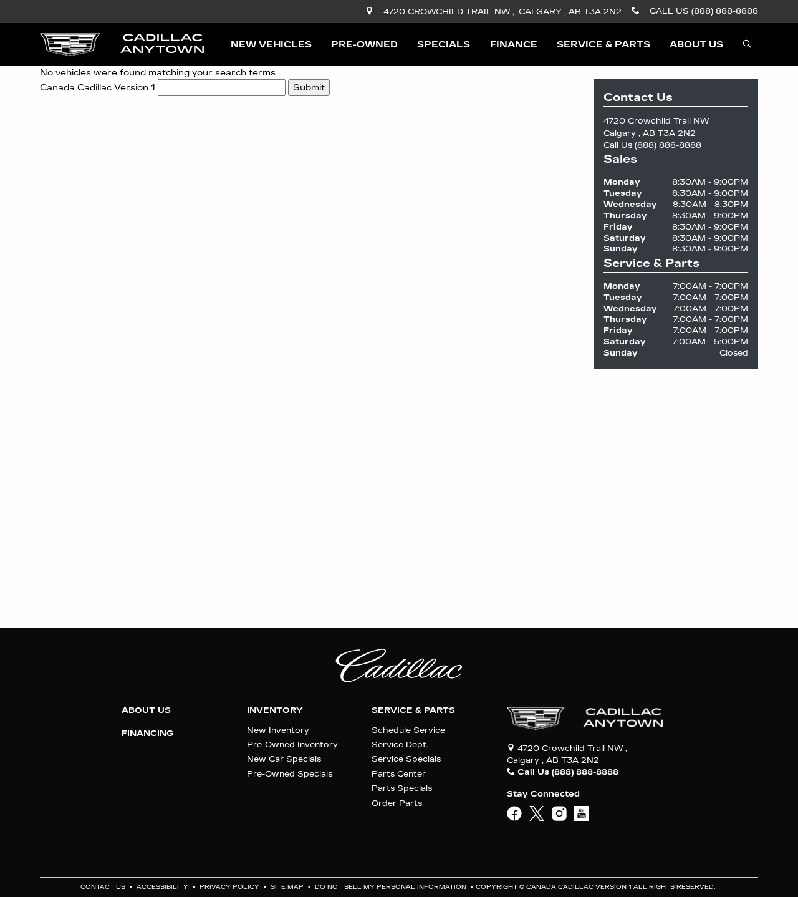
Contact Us (103, 887)
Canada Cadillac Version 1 (97, 87)
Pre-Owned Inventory (292, 744)
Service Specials (406, 759)
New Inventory (278, 730)
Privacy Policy (230, 887)
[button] (271, 44)
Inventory (275, 710)
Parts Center (399, 773)
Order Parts (397, 803)
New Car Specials (284, 759)
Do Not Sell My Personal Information (391, 887)
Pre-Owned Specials (289, 773)
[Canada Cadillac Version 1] (122, 44)
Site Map (288, 887)
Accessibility (163, 887)
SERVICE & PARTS (413, 710)
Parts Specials (402, 788)
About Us (146, 710)
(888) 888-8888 (668, 145)
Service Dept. (400, 744)
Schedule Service (408, 730)
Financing (147, 733)
